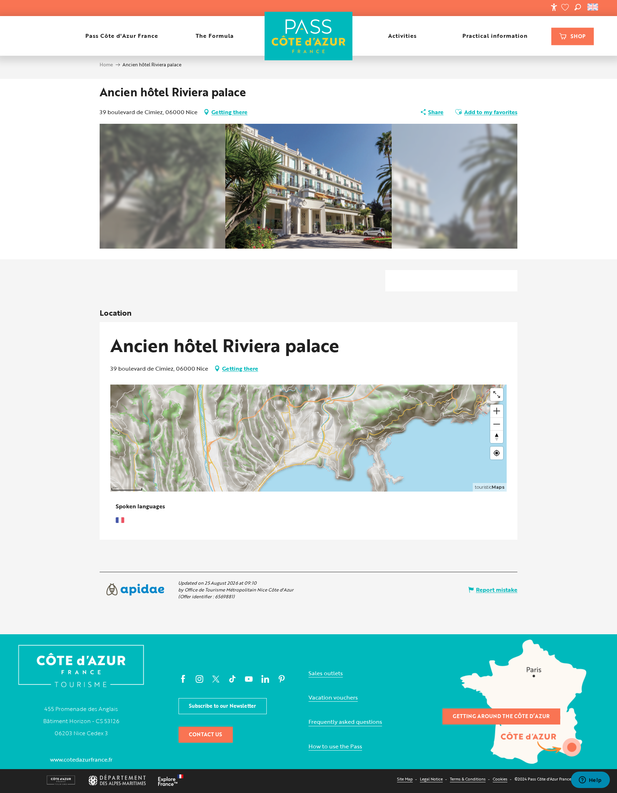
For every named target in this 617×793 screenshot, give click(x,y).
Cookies (500, 779)
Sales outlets (325, 673)
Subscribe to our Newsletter (222, 706)
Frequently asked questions (345, 722)
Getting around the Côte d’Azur (501, 716)
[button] (578, 7)
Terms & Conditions (468, 779)
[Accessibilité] (553, 7)
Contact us (205, 734)
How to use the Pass (335, 746)
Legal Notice (431, 779)
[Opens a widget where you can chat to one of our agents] (590, 780)
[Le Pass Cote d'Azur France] (308, 35)
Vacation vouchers (333, 697)
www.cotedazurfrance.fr (81, 759)
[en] (593, 7)
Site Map (405, 779)
